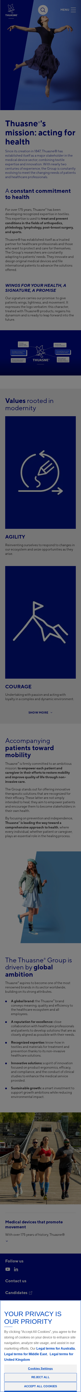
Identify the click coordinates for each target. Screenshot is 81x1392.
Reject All (40, 1377)
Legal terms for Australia (55, 1348)
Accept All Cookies (40, 1386)
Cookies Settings (40, 1368)
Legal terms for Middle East (25, 1354)
